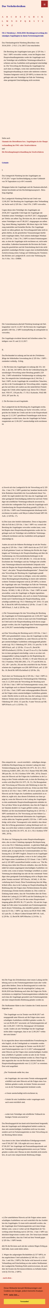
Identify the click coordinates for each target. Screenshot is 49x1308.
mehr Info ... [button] (14, 1295)
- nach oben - (7, 1278)
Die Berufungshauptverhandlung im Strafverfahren (23, 152)
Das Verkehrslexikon (13, 6)
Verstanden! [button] (24, 1301)
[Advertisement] (24, 112)
